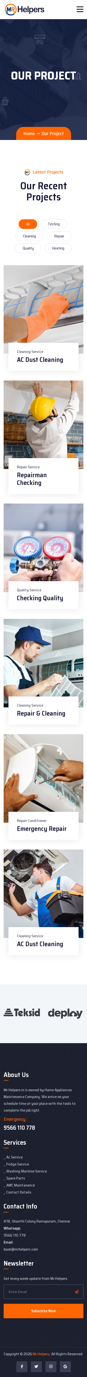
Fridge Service (17, 1164)
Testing (54, 224)
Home (29, 133)
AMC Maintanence (20, 1185)
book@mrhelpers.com (21, 1249)
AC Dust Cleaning (40, 359)
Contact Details (18, 1192)
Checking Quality (40, 598)
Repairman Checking (32, 479)
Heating (58, 248)
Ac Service (14, 1157)
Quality (28, 248)
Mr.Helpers (41, 1354)
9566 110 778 (19, 1127)
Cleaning (29, 236)
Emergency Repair (42, 828)
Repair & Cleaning (41, 713)
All (28, 224)
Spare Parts (15, 1178)
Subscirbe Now (43, 1311)
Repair (59, 236)
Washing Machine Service (26, 1171)
